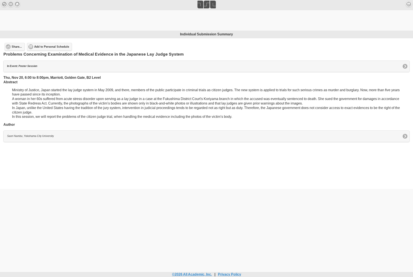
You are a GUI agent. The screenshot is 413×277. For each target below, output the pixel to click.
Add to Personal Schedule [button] (51, 46)
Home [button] (17, 4)
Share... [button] (17, 46)
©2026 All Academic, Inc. (192, 274)
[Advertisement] (206, 19)
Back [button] (4, 4)
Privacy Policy (229, 274)
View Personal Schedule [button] (408, 4)
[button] (11, 4)
